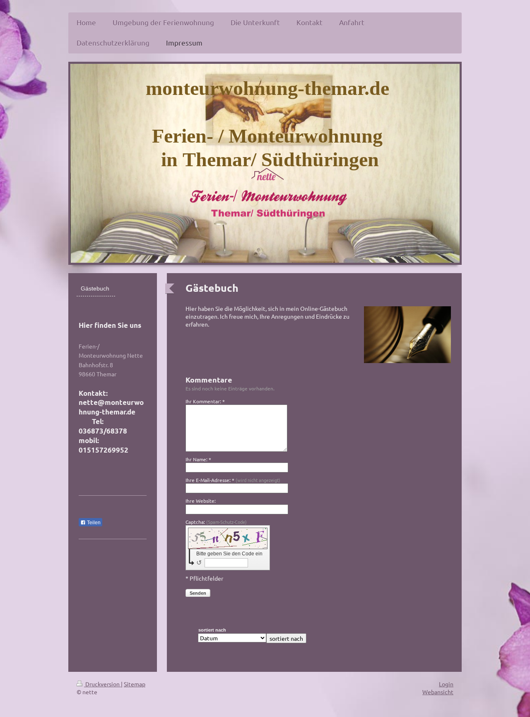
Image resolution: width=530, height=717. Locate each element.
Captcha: (216, 521)
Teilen (93, 523)
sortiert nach (212, 629)
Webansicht (437, 691)
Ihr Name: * (198, 459)
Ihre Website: (201, 500)
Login (446, 684)
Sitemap (134, 684)
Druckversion (102, 684)
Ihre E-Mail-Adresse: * (233, 480)
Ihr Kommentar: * (205, 401)
